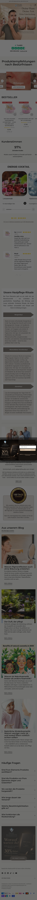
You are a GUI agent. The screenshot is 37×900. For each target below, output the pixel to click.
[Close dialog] (35, 440)
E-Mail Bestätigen (28, 449)
